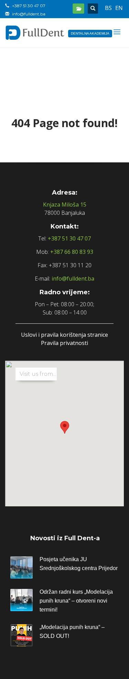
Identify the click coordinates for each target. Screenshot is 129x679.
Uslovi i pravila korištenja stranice (64, 334)
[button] (64, 427)
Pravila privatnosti (64, 343)
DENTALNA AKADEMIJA (90, 33)
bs (108, 8)
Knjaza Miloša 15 (64, 204)
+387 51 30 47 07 (69, 238)
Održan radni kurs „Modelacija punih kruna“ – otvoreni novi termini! (76, 601)
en (119, 8)
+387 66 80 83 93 (71, 252)
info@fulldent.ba (73, 278)
